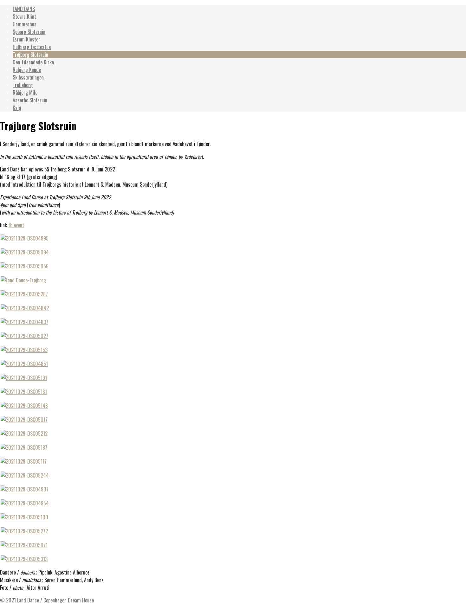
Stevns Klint (24, 16)
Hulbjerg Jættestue (32, 47)
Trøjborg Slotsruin (30, 54)
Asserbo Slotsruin (30, 100)
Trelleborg (23, 85)
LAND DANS (24, 9)
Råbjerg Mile (25, 92)
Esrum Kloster (26, 39)
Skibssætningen (28, 77)
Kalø (17, 108)
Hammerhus (24, 24)
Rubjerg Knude (27, 70)
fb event (16, 225)
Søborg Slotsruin (29, 31)
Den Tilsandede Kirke (33, 62)
